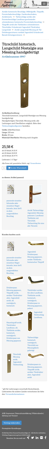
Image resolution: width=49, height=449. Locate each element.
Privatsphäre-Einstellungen (11, 428)
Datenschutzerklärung (23, 413)
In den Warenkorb (18, 168)
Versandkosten (35, 163)
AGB (3, 413)
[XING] (28, 438)
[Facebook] (45, 438)
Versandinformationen (14, 394)
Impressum (10, 413)
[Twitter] (32, 438)
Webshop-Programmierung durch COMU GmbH (16, 435)
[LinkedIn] (37, 438)
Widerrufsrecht (37, 413)
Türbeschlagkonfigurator (12, 126)
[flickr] (41, 438)
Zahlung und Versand (10, 416)
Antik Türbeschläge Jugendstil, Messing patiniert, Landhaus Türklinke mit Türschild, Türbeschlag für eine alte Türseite (35, 218)
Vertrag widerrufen (12, 423)
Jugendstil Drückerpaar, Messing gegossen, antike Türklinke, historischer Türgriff (35, 257)
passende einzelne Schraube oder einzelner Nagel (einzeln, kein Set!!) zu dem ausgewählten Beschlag (14, 208)
